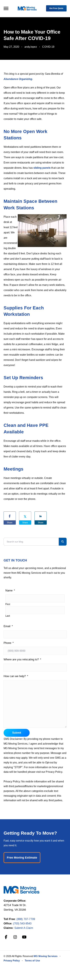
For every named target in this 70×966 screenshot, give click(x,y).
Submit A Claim (23, 927)
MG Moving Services (45, 956)
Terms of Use (32, 960)
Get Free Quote (56, 8)
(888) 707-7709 (25, 919)
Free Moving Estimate (22, 857)
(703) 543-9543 (22, 923)
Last (7, 615)
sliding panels (42, 167)
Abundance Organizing (18, 79)
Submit (16, 732)
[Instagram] (15, 937)
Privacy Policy (12, 960)
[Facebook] (6, 937)
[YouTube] (24, 937)
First (7, 604)
